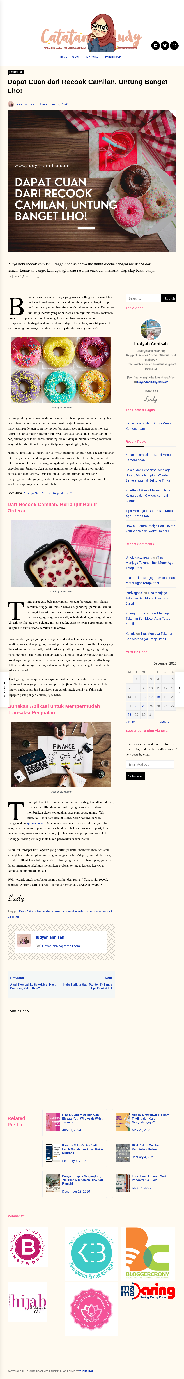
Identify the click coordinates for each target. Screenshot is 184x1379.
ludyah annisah (25, 104)
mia (128, 578)
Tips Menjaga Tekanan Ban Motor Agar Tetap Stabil (150, 563)
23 (144, 706)
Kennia (130, 633)
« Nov (130, 722)
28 (129, 714)
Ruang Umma (135, 613)
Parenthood (113, 57)
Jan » (164, 722)
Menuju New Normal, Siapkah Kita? (48, 493)
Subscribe (135, 776)
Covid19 (25, 911)
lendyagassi (134, 593)
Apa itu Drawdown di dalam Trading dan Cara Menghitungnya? (150, 1118)
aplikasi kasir (35, 823)
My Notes (92, 57)
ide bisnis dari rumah (47, 911)
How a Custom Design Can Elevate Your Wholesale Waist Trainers (82, 1118)
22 (136, 706)
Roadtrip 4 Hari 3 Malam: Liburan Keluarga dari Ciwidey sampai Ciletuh (149, 495)
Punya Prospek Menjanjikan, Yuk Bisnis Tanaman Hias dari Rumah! (82, 1180)
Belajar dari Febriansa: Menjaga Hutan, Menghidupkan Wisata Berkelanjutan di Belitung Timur (148, 475)
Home (63, 57)
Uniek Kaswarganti (139, 557)
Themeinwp (86, 1371)
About (75, 57)
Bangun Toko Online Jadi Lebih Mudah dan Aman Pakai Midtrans (82, 1149)
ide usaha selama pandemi (82, 911)
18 (158, 697)
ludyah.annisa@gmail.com (60, 946)
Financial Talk (15, 72)
